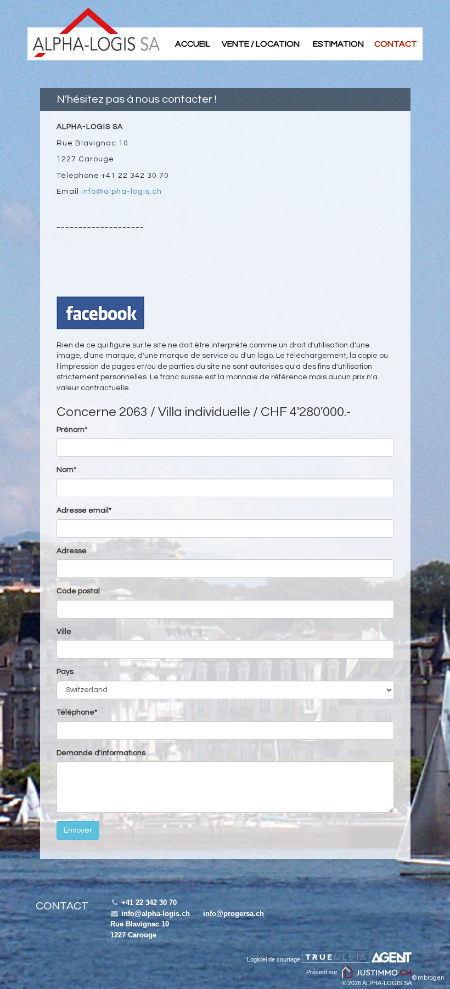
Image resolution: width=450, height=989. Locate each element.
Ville (64, 632)
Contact (395, 44)
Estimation (338, 44)
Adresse (72, 551)
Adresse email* (84, 510)
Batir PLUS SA (96, 32)
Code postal (78, 591)
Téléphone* (77, 712)
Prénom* (72, 430)
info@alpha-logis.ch (121, 191)
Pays (65, 672)
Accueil (192, 44)
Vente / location (261, 44)
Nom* (66, 470)
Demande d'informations (101, 753)
